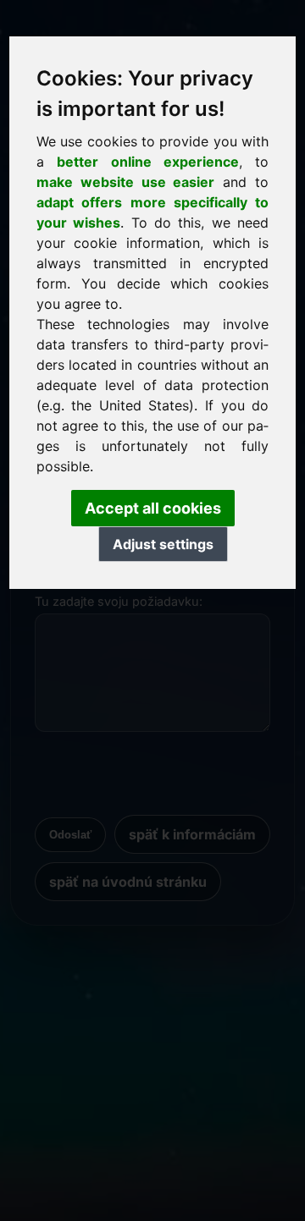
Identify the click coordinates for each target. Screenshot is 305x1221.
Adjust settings (163, 544)
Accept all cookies (153, 508)
